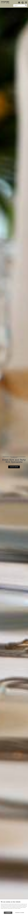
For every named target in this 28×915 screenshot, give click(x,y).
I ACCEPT (8, 912)
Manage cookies (19, 912)
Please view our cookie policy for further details (10, 908)
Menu (26, 2)
